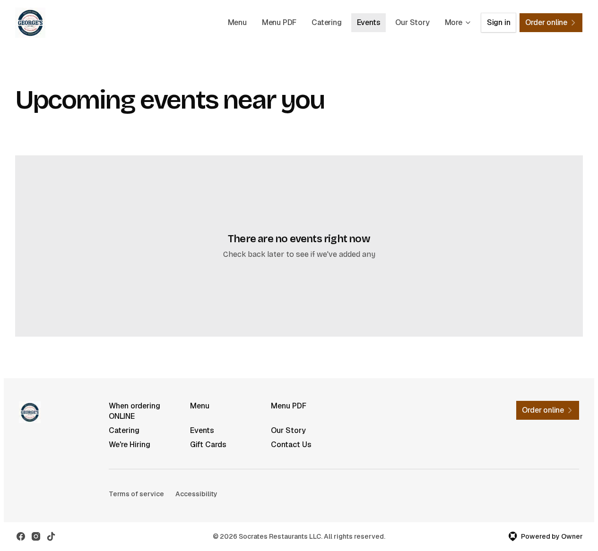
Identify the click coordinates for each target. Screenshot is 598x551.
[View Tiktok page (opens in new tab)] (51, 536)
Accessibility (196, 494)
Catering (326, 22)
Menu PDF (279, 22)
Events (369, 22)
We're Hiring (129, 444)
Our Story (412, 22)
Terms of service (136, 494)
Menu (237, 22)
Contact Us (291, 444)
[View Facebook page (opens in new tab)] (20, 536)
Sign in (499, 22)
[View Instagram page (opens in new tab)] (36, 536)
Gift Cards (208, 444)
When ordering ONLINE (134, 411)
